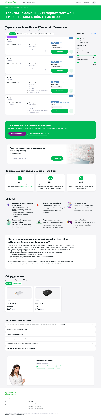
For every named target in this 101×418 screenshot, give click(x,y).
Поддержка (50, 367)
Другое (58, 367)
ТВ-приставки (17, 283)
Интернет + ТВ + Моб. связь (46, 33)
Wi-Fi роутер (83, 50)
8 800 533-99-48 (26, 187)
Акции (83, 48)
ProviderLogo (12, 3)
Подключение (41, 367)
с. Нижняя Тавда (16, 153)
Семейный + (10, 79)
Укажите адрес (43, 30)
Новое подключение (17, 133)
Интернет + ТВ (20, 33)
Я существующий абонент (37, 133)
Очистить (93, 33)
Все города (8, 402)
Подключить (59, 51)
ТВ (80, 40)
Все (7, 33)
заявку (20, 185)
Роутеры (8, 283)
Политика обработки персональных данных (14, 414)
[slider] (78, 55)
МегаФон (7, 7)
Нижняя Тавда (14, 7)
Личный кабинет (10, 399)
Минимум (9, 41)
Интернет (12, 33)
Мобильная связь (84, 42)
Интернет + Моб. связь (31, 33)
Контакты (86, 2)
